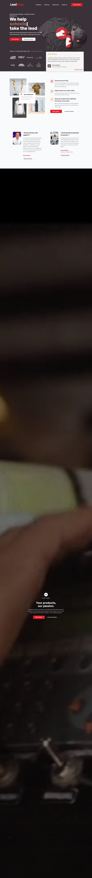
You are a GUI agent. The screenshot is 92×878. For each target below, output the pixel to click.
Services (46, 4)
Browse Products (28, 39)
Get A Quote (76, 4)
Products (38, 4)
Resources (56, 4)
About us (64, 4)
